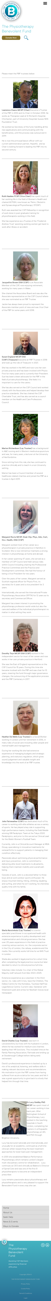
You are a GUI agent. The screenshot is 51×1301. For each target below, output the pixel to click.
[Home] (25, 11)
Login (25, 1298)
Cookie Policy (25, 1288)
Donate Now (11, 38)
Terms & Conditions (25, 1293)
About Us (7, 1212)
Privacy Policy (25, 1284)
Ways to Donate (11, 1226)
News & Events (10, 1221)
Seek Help (8, 1217)
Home (6, 1207)
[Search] (26, 37)
